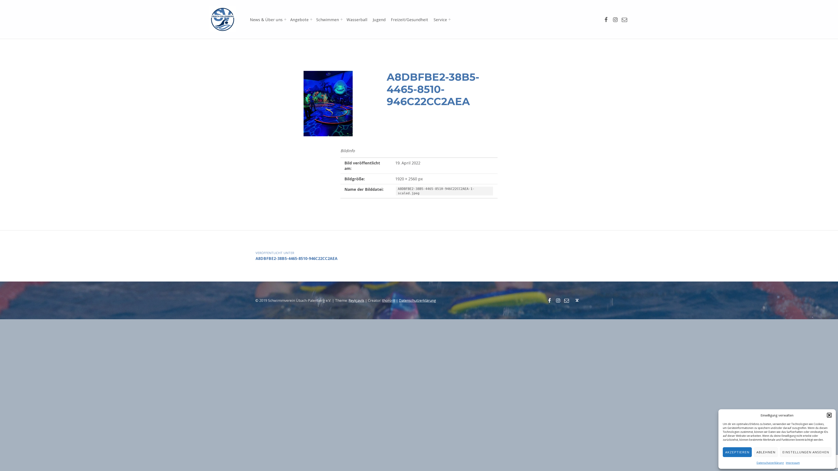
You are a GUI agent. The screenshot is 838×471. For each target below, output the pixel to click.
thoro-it (388, 300)
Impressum (793, 463)
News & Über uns (266, 19)
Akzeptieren (737, 452)
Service (440, 19)
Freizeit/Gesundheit (409, 19)
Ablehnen (765, 452)
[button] (829, 415)
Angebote (299, 19)
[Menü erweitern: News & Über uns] (285, 19)
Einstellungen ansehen (805, 452)
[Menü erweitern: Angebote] (311, 19)
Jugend (379, 19)
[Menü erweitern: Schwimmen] (341, 19)
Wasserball (357, 19)
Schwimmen (327, 19)
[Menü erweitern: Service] (449, 19)
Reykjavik (356, 300)
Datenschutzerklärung (770, 463)
